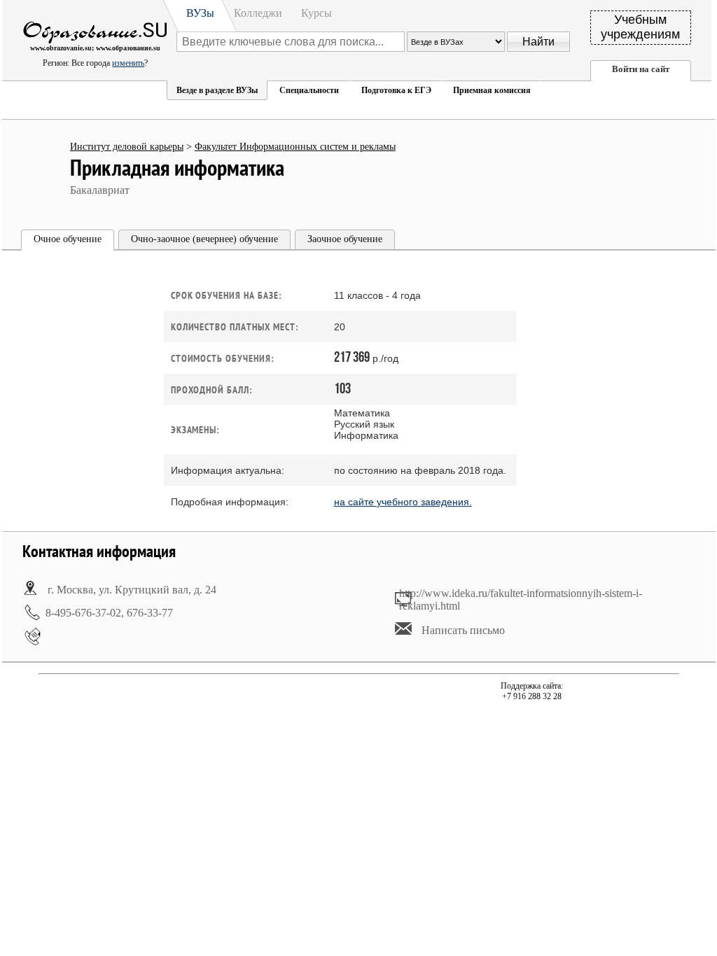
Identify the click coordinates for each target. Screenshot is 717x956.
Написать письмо (463, 630)
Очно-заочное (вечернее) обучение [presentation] (204, 239)
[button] (217, 90)
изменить (128, 63)
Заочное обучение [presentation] (344, 239)
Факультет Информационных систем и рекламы (295, 146)
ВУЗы (200, 13)
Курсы (316, 13)
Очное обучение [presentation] (68, 239)
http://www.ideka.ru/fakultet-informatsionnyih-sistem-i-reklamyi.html (520, 599)
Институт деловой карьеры (126, 146)
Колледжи (258, 13)
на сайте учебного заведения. (403, 501)
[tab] (67, 240)
